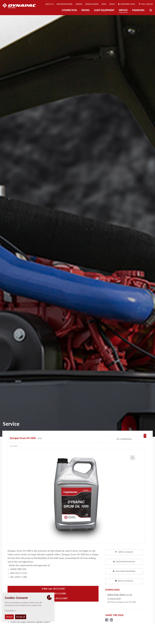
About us (50, 4)
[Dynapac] (21, 6)
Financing (138, 10)
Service (123, 10)
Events (112, 4)
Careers (79, 4)
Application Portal (65, 4)
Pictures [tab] (14, 446)
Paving (85, 10)
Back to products (125, 581)
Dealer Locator (92, 4)
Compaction (69, 10)
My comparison (131, 438)
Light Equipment (104, 10)
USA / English (147, 4)
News (104, 4)
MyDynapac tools (127, 4)
